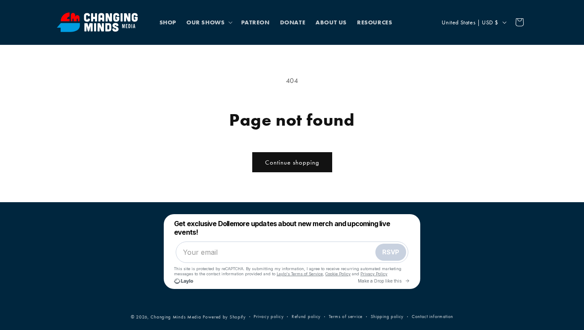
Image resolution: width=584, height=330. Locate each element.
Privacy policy (268, 316)
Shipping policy (387, 316)
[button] (208, 22)
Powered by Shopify (224, 317)
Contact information (432, 316)
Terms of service (346, 316)
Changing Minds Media (175, 317)
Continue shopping (292, 162)
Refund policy (306, 316)
